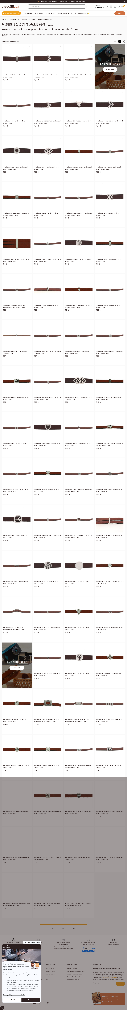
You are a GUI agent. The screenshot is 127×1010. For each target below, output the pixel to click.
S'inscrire (120, 984)
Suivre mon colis (50, 971)
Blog (120, 13)
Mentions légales (72, 968)
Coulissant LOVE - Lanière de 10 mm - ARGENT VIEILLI (77, 858)
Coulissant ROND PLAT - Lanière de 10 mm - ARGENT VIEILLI (16, 352)
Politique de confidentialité (74, 974)
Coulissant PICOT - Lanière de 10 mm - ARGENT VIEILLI (109, 260)
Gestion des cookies (73, 979)
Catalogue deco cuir (110, 996)
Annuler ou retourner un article (54, 977)
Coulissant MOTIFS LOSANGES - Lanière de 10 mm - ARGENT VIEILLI (78, 306)
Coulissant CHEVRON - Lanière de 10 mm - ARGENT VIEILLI (47, 76)
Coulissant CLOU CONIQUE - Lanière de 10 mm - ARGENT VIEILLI (47, 260)
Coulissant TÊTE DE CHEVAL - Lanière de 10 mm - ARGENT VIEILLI (109, 858)
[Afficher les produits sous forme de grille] (119, 41)
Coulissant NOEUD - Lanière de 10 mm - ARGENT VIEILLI (47, 306)
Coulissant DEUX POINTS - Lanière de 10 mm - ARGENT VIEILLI (109, 168)
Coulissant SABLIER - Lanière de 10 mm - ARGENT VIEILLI (47, 214)
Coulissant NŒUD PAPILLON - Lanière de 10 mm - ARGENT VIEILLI (109, 812)
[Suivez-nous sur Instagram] (39, 1003)
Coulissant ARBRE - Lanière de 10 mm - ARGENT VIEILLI (77, 674)
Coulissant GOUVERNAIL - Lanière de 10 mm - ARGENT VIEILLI (15, 720)
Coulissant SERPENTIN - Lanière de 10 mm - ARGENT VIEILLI (109, 628)
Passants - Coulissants (28, 19)
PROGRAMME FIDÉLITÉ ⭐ (82, 13)
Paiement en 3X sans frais (74, 977)
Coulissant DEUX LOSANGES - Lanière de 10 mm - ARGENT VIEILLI (78, 168)
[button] (107, 7)
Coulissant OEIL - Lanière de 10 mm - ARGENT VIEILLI (15, 122)
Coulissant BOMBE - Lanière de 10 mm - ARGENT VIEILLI (109, 306)
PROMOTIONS (38, 13)
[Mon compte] (115, 6)
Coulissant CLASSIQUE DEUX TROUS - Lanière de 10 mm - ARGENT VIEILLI (77, 720)
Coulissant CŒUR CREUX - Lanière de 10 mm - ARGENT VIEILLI (47, 444)
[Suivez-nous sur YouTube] (34, 1003)
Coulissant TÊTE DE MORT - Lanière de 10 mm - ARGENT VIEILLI (78, 812)
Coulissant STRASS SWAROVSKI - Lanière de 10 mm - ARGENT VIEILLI (47, 904)
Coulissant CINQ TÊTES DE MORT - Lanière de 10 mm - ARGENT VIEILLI (16, 904)
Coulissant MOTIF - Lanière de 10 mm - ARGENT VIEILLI (47, 168)
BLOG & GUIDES (50, 13)
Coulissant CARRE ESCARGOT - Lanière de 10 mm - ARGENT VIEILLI (78, 490)
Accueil (4, 19)
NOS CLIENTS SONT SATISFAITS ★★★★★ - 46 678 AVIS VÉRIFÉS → (62, 1)
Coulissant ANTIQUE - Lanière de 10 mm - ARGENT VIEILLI (47, 490)
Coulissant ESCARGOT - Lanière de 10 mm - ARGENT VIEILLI (109, 582)
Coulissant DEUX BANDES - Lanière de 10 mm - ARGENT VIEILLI (109, 536)
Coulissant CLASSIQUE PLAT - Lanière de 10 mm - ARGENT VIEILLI (47, 536)
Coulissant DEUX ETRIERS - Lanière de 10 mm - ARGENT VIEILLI (16, 812)
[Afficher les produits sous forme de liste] (123, 41)
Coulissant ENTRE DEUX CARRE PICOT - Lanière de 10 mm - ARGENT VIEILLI (46, 720)
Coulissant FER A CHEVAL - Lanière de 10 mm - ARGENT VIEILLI (16, 858)
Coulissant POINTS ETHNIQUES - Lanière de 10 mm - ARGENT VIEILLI (47, 398)
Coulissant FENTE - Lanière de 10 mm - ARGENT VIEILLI (15, 444)
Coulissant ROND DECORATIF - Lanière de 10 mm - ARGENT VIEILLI (78, 214)
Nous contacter (50, 968)
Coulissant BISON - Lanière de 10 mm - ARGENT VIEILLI (77, 628)
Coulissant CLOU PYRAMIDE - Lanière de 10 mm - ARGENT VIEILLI (109, 352)
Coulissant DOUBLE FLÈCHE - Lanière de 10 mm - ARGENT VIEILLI (109, 122)
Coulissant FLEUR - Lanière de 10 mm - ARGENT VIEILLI (108, 214)
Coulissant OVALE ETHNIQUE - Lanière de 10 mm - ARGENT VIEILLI (78, 766)
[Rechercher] (29, 6)
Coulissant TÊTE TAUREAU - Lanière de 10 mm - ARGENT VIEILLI (78, 122)
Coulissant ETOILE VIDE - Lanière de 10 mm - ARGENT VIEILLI (77, 352)
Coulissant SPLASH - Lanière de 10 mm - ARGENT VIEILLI (47, 582)
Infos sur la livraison (51, 974)
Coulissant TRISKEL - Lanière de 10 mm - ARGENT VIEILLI (16, 766)
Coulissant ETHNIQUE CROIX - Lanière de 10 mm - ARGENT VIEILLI (16, 214)
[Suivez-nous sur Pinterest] (48, 1003)
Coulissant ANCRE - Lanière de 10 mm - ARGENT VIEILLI (78, 444)
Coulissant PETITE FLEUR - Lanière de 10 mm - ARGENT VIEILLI (15, 490)
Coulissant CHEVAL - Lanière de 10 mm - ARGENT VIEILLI (109, 766)
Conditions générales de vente (76, 971)
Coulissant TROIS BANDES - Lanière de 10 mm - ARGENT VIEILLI (16, 260)
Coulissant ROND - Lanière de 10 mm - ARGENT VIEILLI (77, 582)
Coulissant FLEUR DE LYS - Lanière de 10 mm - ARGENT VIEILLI (108, 674)
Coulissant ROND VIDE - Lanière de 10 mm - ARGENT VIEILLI (47, 352)
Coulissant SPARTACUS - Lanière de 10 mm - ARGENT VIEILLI (15, 582)
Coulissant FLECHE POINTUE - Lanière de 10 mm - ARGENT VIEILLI (47, 122)
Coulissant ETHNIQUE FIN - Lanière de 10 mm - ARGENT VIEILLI (109, 398)
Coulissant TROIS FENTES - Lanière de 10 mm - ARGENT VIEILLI (109, 720)
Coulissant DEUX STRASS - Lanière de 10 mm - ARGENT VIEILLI (47, 628)
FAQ (47, 979)
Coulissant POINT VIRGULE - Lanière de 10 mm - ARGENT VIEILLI (78, 76)
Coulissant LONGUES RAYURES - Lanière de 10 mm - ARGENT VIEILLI (47, 858)
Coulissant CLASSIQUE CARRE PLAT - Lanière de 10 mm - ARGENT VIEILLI (14, 306)
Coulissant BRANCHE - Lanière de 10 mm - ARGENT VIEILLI (78, 260)
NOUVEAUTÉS (28, 13)
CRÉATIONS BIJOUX (14, 19)
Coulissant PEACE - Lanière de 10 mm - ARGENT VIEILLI (15, 536)
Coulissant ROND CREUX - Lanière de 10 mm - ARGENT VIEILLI (15, 168)
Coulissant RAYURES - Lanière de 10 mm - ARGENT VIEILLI (16, 398)
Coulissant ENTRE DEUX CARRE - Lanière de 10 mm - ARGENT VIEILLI (78, 536)
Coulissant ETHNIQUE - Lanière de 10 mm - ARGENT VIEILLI (78, 398)
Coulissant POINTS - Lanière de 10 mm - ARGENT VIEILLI (16, 76)
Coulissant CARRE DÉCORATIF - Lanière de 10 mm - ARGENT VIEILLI (109, 444)
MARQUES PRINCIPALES (65, 13)
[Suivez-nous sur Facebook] (43, 1003)
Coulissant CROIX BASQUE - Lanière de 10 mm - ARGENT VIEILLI (47, 812)
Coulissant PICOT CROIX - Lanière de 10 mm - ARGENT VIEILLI (109, 490)
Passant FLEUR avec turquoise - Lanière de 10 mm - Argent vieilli (78, 904)
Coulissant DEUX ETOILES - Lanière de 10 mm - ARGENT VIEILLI (47, 674)
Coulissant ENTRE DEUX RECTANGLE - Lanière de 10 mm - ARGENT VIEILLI (14, 628)
